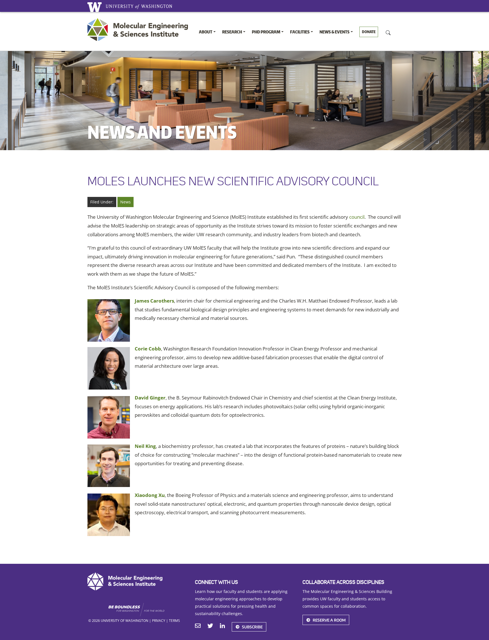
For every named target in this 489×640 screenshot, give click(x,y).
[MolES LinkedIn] (222, 626)
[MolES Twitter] (210, 626)
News (125, 202)
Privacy (158, 620)
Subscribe (252, 626)
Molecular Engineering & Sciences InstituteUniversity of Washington (139, 29)
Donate (369, 31)
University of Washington (94, 7)
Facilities (300, 32)
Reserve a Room (329, 620)
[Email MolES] (198, 626)
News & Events (334, 32)
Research (232, 32)
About (205, 32)
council (356, 217)
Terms (174, 620)
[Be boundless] (147, 609)
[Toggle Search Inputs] (388, 32)
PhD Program (266, 32)
